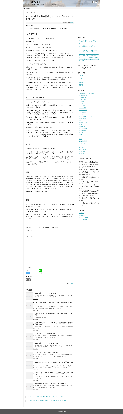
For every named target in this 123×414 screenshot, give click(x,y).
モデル (81, 114)
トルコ (81, 103)
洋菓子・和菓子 (83, 141)
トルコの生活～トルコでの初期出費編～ (44, 333)
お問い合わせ (27, 8)
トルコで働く (82, 105)
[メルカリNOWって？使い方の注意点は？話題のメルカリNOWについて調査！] (29, 316)
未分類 (71, 22)
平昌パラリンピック (84, 122)
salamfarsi (70, 283)
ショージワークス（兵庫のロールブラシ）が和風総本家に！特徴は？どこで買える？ (89, 204)
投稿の (82, 215)
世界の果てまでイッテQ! (85, 116)
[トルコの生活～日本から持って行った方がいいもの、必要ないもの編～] (29, 365)
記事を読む (35, 299)
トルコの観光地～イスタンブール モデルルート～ (47, 343)
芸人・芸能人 (82, 149)
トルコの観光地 (83, 110)
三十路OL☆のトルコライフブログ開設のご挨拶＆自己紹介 (50, 383)
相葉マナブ (82, 143)
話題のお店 (82, 151)
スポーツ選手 (82, 99)
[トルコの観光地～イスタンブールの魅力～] (29, 296)
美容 (80, 145)
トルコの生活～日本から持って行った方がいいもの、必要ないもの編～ (46, 396)
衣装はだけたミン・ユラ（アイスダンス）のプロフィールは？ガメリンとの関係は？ (89, 199)
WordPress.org (83, 219)
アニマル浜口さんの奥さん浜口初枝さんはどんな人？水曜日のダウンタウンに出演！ (89, 166)
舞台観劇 (81, 147)
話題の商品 (82, 153)
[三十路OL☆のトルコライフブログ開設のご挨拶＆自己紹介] (29, 386)
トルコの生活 (82, 108)
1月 (81, 80)
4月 (81, 77)
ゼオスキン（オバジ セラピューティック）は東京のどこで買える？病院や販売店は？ (89, 59)
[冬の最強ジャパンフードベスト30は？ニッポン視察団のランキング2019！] (29, 305)
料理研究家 (82, 126)
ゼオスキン (82, 101)
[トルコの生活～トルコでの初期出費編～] (29, 336)
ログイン (81, 213)
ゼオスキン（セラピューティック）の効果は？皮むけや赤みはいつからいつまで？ (89, 47)
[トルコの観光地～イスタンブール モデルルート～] (29, 346)
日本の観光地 (82, 130)
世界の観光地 (82, 118)
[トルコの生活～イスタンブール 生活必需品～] (29, 355)
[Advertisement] (37, 253)
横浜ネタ (81, 137)
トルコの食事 (82, 112)
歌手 (80, 139)
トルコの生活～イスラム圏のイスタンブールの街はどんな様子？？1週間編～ (47, 400)
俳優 (80, 120)
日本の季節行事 (83, 128)
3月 (81, 78)
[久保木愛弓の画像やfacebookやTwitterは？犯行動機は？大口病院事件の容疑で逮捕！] (29, 325)
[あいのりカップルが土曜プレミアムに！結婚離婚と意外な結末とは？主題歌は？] (29, 375)
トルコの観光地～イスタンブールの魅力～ (45, 293)
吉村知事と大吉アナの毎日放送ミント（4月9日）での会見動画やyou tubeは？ (89, 42)
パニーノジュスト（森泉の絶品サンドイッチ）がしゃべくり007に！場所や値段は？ (89, 186)
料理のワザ (82, 124)
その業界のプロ (83, 95)
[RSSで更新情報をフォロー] (96, 2)
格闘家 (81, 134)
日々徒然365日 (33, 2)
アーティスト (82, 97)
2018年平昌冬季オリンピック (86, 93)
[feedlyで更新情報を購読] (93, 2)
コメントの (83, 217)
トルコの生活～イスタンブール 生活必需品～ (46, 352)
